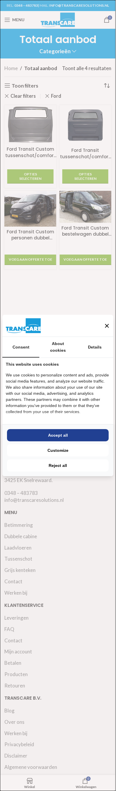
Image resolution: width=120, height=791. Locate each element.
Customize (57, 450)
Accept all (58, 435)
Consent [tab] (21, 347)
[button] (107, 326)
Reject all (58, 465)
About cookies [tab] (58, 346)
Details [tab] (95, 347)
